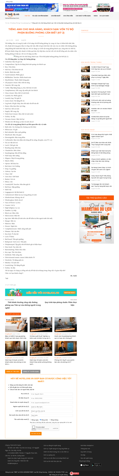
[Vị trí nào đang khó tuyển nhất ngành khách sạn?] (85, 136)
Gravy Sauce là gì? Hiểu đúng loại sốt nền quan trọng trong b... (101, 178)
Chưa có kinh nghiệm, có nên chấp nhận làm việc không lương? (101, 161)
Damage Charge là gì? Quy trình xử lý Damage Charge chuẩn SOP (100, 86)
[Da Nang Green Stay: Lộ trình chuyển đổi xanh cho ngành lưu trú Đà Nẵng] (85, 169)
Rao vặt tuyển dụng (86, 458)
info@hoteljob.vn (12, 463)
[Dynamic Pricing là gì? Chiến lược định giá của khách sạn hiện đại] (85, 94)
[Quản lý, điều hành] (51, 407)
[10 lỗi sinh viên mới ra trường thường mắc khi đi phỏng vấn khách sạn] (85, 102)
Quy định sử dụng (86, 452)
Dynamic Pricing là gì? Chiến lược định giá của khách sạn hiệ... (101, 94)
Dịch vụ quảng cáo (49, 455)
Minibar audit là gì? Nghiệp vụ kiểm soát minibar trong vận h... (40, 337)
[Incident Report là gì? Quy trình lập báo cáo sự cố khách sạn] (85, 69)
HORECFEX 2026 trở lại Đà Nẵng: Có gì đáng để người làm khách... (101, 119)
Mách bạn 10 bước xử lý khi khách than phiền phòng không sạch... (40, 362)
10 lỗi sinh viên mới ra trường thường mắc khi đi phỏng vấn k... (101, 102)
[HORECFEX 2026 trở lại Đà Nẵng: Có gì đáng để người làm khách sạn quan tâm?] (85, 118)
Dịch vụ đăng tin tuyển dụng (52, 445)
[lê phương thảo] (31, 7)
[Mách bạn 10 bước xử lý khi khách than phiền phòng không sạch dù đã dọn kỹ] (41, 348)
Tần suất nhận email (21, 419)
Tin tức (7, 23)
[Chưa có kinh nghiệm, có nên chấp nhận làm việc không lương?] (85, 161)
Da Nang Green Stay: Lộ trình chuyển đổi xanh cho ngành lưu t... (101, 169)
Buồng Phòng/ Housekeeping (20, 23)
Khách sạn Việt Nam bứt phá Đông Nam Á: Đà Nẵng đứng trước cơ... (101, 153)
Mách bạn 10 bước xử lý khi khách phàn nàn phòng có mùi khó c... (15, 362)
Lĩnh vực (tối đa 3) (22, 411)
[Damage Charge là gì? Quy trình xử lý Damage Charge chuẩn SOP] (85, 85)
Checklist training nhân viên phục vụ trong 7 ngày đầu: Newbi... (100, 77)
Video (96, 16)
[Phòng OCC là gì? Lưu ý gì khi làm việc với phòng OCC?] (65, 348)
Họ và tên (25, 393)
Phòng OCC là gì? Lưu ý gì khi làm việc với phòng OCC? (64, 361)
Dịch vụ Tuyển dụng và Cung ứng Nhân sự (56, 448)
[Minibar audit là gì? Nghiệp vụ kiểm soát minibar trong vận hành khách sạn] (41, 324)
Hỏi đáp (83, 455)
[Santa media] (96, 222)
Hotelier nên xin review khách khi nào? (101, 109)
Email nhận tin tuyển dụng (19, 402)
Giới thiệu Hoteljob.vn (87, 445)
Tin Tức (27, 16)
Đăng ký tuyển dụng (31, 371)
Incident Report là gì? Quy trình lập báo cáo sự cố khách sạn (101, 69)
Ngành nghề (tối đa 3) (21, 406)
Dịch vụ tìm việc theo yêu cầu (52, 461)
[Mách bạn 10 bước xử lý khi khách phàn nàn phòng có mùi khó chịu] (16, 348)
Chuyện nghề (55, 16)
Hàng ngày (34, 420)
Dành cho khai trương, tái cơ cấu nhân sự (56, 452)
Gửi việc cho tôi (35, 433)
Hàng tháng (54, 420)
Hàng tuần (44, 420)
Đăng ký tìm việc (13, 371)
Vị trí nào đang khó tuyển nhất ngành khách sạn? (101, 135)
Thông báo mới (85, 448)
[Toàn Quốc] (51, 415)
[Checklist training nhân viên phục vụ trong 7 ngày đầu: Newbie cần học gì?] (85, 77)
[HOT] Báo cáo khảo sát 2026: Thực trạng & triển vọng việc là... (101, 144)
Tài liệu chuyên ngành (40, 16)
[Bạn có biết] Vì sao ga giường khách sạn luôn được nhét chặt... (16, 337)
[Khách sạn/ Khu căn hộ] (51, 411)
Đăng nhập (9, 1)
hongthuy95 (8, 334)
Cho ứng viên (68, 16)
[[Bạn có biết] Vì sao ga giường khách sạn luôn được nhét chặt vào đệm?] (16, 324)
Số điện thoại (24, 398)
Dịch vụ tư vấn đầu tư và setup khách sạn (56, 458)
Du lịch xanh (104, 16)
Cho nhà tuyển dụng (83, 16)
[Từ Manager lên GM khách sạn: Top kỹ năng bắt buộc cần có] (85, 186)
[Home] (12, 16)
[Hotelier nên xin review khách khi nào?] (85, 110)
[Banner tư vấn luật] (86, 7)
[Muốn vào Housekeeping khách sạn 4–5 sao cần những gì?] (65, 324)
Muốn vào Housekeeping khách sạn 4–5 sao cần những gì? (65, 337)
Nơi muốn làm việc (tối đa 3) (19, 415)
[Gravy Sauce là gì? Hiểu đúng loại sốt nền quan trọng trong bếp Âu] (85, 177)
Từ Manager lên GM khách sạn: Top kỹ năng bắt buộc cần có (101, 186)
